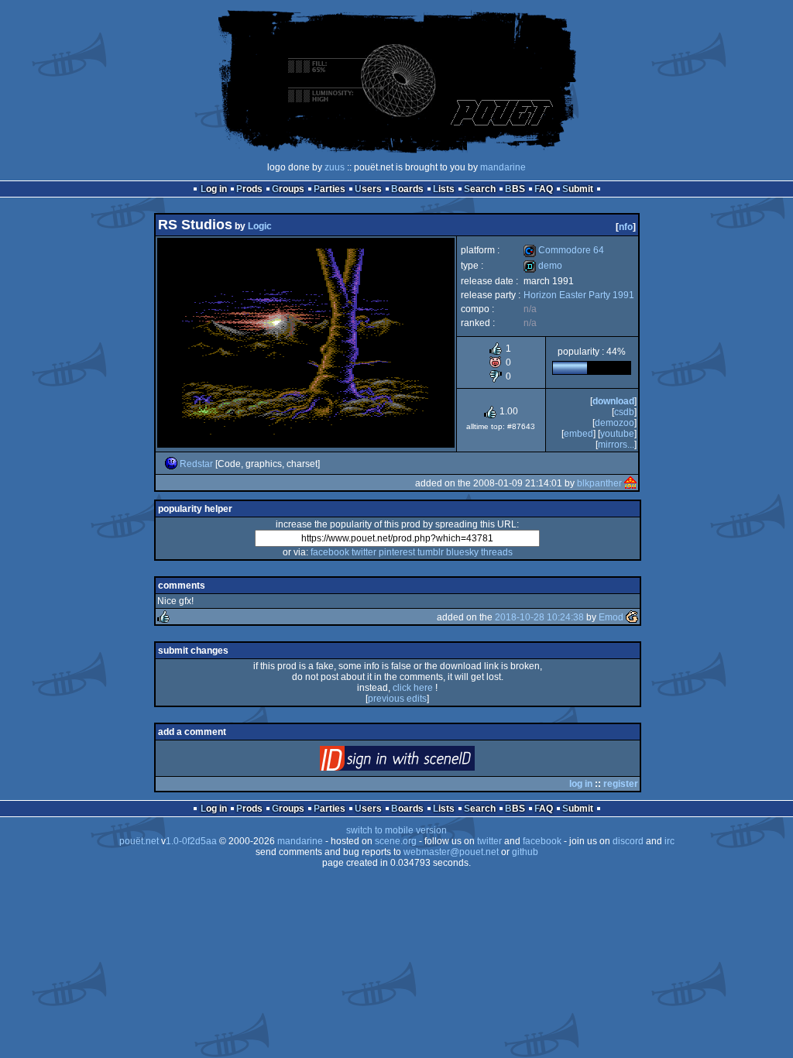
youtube (617, 433)
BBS (515, 189)
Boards (407, 189)
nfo (626, 227)
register (620, 783)
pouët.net (139, 841)
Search (480, 189)
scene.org (396, 841)
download (613, 401)
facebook (330, 552)
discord (628, 841)
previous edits (397, 698)
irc (669, 841)
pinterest (397, 552)
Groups (288, 189)
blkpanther (599, 483)
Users (368, 189)
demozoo (614, 422)
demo (543, 265)
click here (413, 687)
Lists (444, 189)
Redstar (196, 464)
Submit (577, 189)
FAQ (543, 189)
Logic (260, 226)
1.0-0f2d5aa (191, 841)
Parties (329, 189)
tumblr (430, 552)
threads (497, 552)
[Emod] (632, 617)
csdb (624, 412)
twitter (364, 552)
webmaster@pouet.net (451, 852)
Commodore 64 (564, 250)
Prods (249, 189)
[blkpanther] (630, 483)
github (525, 852)
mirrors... (616, 444)
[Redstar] (171, 464)
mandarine (503, 167)
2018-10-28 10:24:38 (539, 617)
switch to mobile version (396, 830)
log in (580, 783)
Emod (611, 617)
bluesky (462, 552)
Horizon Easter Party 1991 (579, 295)
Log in (214, 189)
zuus (334, 167)
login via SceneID (423, 762)
